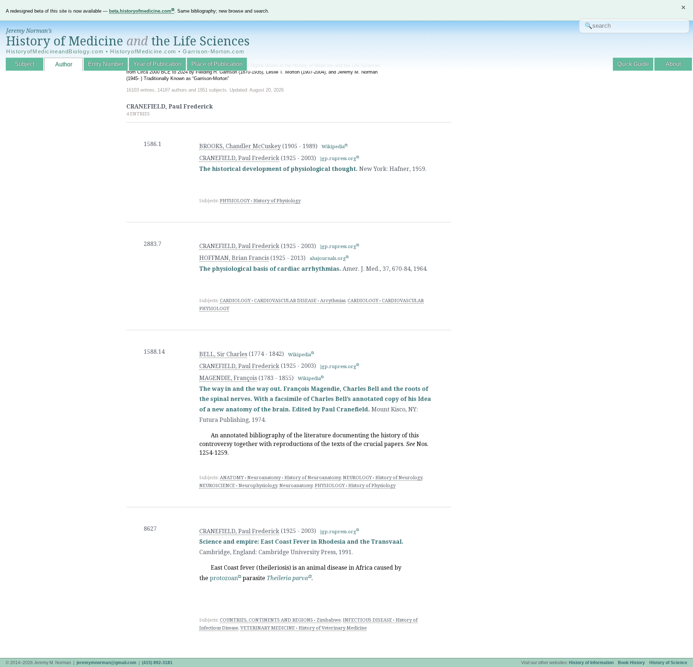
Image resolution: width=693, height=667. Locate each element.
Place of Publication (217, 64)
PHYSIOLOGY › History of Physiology (260, 200)
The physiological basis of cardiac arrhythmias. (270, 268)
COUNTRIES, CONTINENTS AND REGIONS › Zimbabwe (280, 620)
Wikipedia (333, 146)
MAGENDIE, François (228, 378)
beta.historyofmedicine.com (140, 11)
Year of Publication (157, 64)
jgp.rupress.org (338, 158)
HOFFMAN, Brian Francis (234, 258)
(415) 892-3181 (157, 662)
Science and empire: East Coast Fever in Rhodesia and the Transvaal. (301, 541)
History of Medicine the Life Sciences (128, 41)
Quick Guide (633, 64)
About (673, 64)
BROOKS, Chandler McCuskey (240, 146)
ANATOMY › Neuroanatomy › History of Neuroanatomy (280, 477)
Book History (631, 662)
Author (63, 64)
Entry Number (105, 64)
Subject (24, 64)
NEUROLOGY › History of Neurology (382, 477)
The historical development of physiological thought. (278, 168)
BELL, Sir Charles (223, 354)
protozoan (224, 578)
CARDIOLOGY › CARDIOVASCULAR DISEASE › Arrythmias (282, 300)
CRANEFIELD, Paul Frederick (239, 158)
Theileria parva (287, 578)
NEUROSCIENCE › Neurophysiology (238, 485)
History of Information (591, 662)
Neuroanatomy (296, 485)
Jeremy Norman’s (29, 30)
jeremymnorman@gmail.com (106, 662)
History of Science (668, 662)
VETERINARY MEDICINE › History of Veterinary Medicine (303, 628)
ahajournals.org (328, 258)
